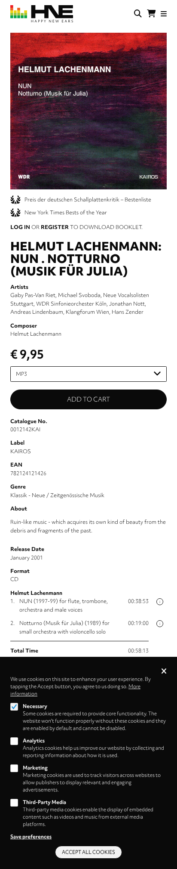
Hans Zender (127, 311)
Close (164, 671)
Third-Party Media (44, 802)
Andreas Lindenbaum (36, 311)
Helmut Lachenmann (35, 333)
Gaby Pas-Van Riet (32, 295)
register (55, 227)
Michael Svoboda (79, 295)
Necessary (35, 706)
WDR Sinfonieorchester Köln (71, 303)
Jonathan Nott (127, 303)
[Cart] (151, 13)
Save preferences (31, 836)
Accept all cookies (88, 852)
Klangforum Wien (87, 311)
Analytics (34, 740)
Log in (20, 227)
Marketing (35, 767)
